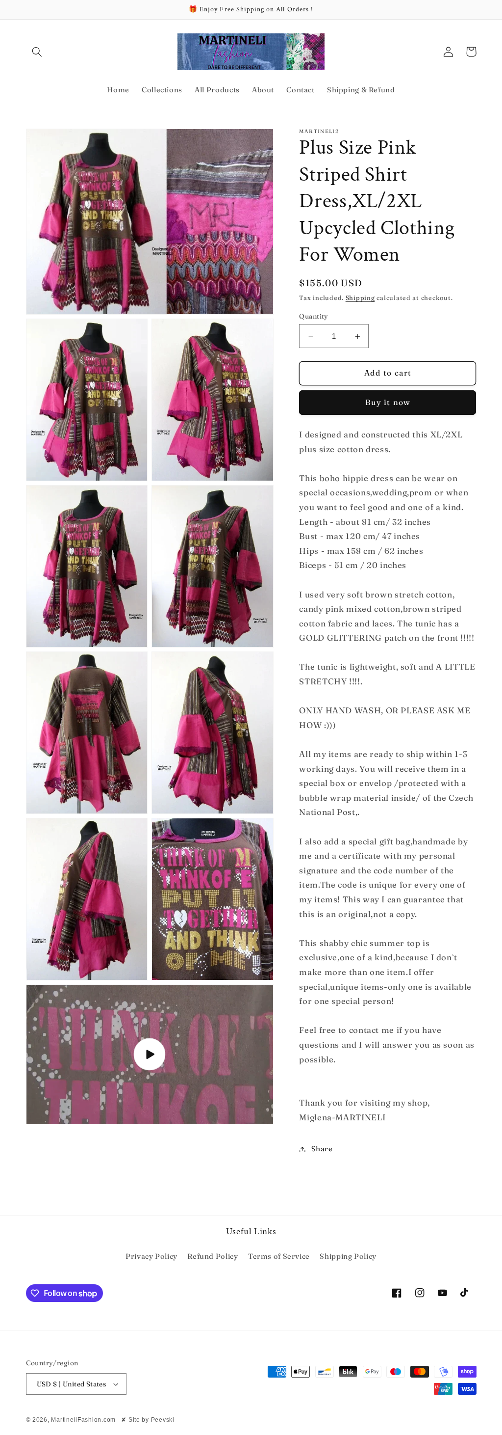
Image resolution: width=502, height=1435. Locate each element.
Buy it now (387, 402)
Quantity (313, 316)
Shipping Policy (348, 1256)
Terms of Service (279, 1256)
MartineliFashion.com (83, 1420)
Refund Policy (212, 1256)
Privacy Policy (151, 1256)
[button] (37, 51)
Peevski (163, 1420)
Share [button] (321, 1148)
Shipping (360, 297)
